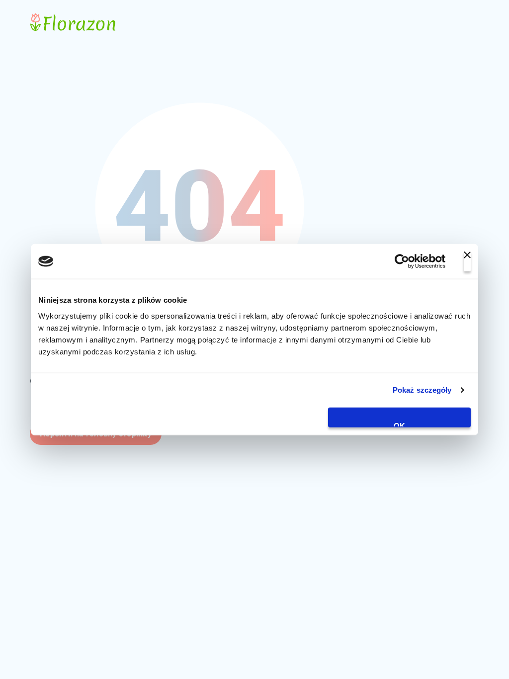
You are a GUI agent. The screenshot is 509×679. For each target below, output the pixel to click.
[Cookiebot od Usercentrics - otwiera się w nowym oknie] (401, 261)
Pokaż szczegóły (422, 390)
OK (399, 424)
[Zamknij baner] (467, 261)
